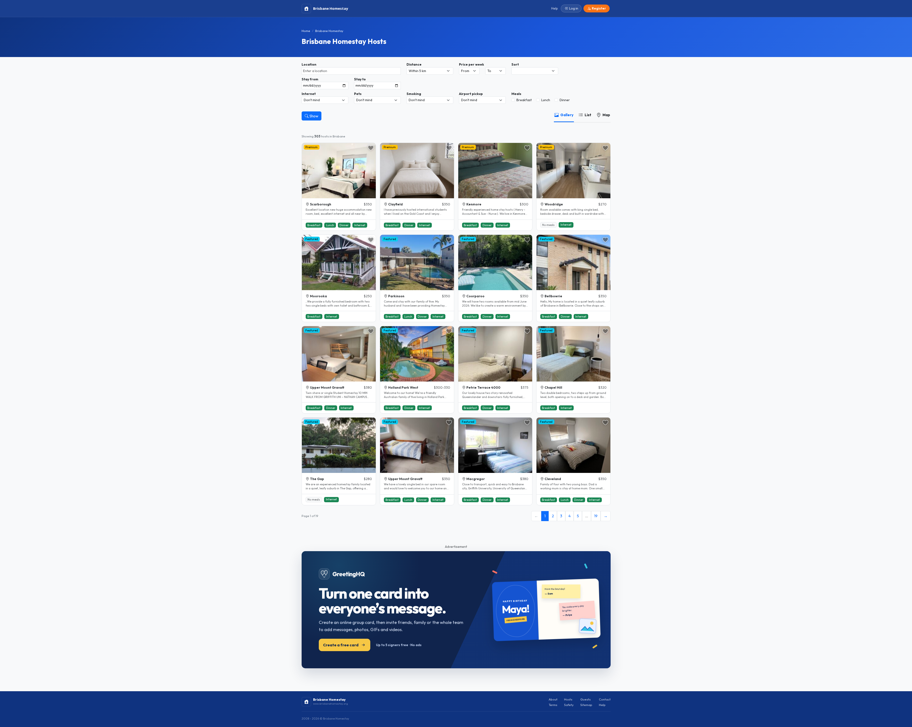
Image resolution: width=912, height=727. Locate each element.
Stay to (360, 79)
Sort (515, 64)
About (553, 699)
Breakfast (524, 100)
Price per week (471, 64)
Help (602, 705)
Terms (553, 705)
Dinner (565, 100)
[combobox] (351, 71)
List (588, 115)
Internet (309, 94)
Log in (573, 8)
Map (606, 115)
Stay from (310, 79)
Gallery (566, 115)
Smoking (414, 94)
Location (309, 64)
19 (596, 515)
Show (313, 116)
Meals (516, 94)
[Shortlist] (371, 148)
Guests (585, 699)
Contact (605, 699)
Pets (357, 94)
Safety (569, 705)
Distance (414, 64)
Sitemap (586, 705)
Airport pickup (471, 94)
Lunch (545, 100)
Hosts (568, 699)
